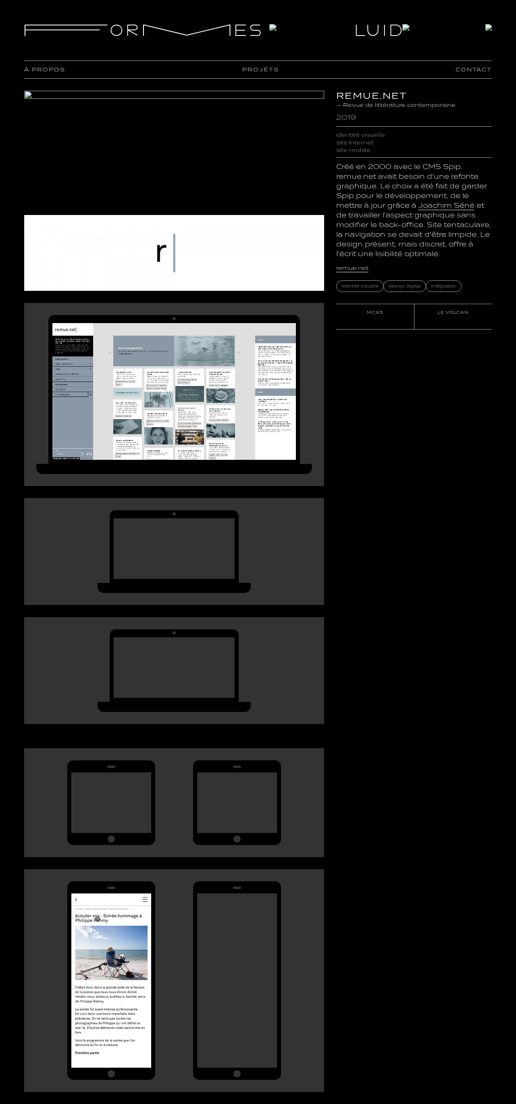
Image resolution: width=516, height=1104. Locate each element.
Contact (474, 69)
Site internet (355, 142)
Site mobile (353, 149)
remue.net (352, 267)
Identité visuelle (360, 134)
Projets (260, 69)
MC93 (375, 312)
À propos (44, 69)
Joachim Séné (446, 205)
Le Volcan (452, 312)
